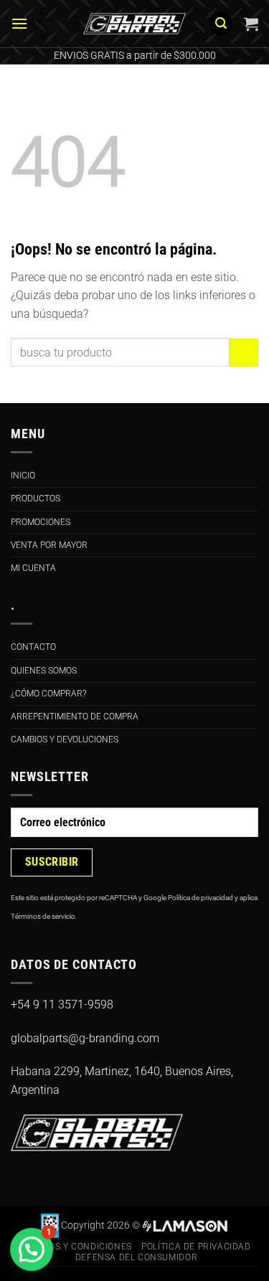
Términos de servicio (43, 916)
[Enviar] (244, 353)
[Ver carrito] (251, 23)
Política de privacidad (200, 898)
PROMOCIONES (40, 522)
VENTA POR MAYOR (49, 545)
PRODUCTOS (35, 498)
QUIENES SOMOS (44, 671)
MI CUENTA (33, 568)
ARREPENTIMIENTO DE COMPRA (74, 717)
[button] (19, 23)
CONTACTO (33, 647)
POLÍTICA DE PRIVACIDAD (195, 1247)
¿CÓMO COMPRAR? (48, 694)
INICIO (23, 476)
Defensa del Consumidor (136, 1257)
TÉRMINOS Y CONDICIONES (72, 1247)
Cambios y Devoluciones (64, 739)
